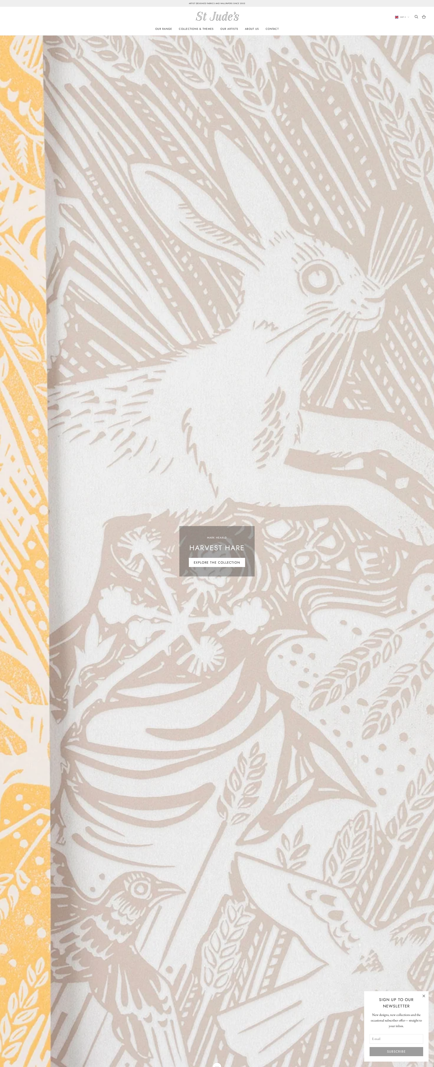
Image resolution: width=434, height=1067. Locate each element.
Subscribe (396, 1051)
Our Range (163, 29)
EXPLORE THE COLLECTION (217, 562)
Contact (272, 29)
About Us (252, 29)
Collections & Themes (196, 29)
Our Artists (229, 29)
